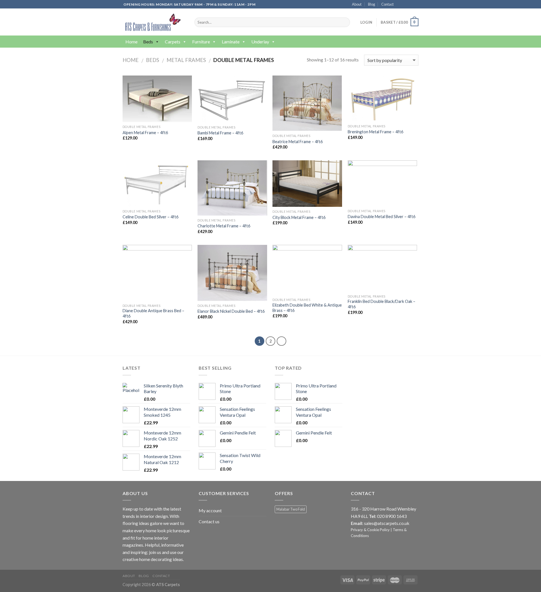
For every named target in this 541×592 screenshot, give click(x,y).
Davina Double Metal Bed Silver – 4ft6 (381, 216)
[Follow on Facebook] (399, 4)
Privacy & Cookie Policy (370, 529)
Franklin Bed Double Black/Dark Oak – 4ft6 (381, 304)
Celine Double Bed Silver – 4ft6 (150, 216)
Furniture (201, 41)
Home (131, 41)
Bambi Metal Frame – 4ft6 (220, 132)
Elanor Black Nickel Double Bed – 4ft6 (231, 311)
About (357, 4)
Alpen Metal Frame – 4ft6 (145, 132)
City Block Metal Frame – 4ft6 (298, 217)
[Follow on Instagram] (405, 4)
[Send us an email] (415, 4)
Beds (148, 41)
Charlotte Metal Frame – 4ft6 (224, 225)
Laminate (231, 41)
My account (210, 510)
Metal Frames (186, 60)
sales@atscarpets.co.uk (386, 523)
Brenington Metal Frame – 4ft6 (375, 131)
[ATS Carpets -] (152, 22)
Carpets (172, 41)
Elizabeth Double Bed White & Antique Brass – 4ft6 (307, 308)
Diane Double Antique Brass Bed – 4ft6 (153, 313)
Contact (387, 4)
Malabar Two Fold (290, 509)
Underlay (260, 41)
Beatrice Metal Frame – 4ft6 (297, 141)
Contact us (209, 521)
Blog (371, 4)
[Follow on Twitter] (410, 4)
